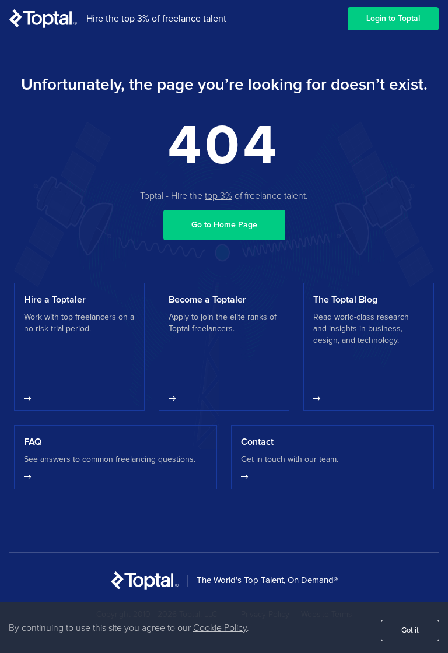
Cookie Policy (220, 628)
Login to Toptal (393, 19)
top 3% (218, 196)
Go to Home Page (224, 225)
